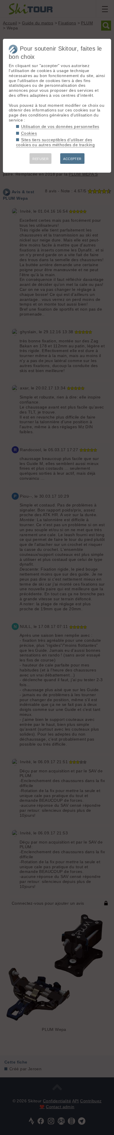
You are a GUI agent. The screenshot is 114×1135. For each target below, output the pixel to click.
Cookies (29, 133)
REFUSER (40, 159)
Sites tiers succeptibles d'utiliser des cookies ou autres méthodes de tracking (55, 142)
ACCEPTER (72, 159)
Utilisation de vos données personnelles (60, 126)
